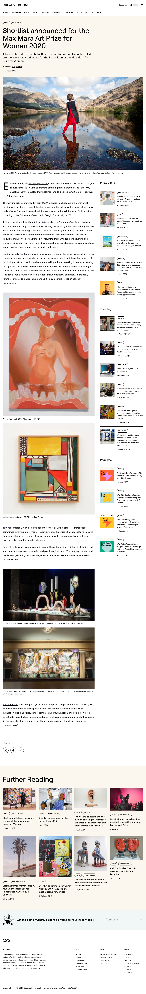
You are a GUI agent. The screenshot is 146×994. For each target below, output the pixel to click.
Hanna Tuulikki (10, 704)
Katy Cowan (17, 67)
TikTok (126, 957)
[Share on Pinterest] (13, 750)
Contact (79, 957)
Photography (17, 881)
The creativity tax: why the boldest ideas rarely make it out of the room (129, 221)
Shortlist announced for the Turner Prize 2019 (53, 819)
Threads (127, 969)
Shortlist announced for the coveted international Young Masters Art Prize (125, 822)
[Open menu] (142, 5)
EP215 (120, 491)
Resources (122, 236)
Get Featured (81, 963)
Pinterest (128, 972)
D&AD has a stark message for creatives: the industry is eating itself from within (130, 349)
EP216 (120, 469)
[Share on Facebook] (21, 750)
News (6, 22)
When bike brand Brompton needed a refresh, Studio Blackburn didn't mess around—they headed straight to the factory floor (130, 440)
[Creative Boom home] (15, 5)
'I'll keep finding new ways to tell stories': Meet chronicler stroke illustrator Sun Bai (128, 199)
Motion (87, 812)
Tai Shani (7, 527)
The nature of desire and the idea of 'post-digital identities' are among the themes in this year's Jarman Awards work (90, 821)
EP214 (120, 515)
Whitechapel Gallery (39, 183)
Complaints (104, 963)
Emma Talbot (9, 547)
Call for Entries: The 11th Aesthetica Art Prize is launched (123, 871)
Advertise (80, 966)
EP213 (120, 540)
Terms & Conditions (108, 954)
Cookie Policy (105, 960)
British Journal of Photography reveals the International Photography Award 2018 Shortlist (19, 890)
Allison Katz (40, 222)
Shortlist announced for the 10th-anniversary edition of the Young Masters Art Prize (90, 882)
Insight (121, 258)
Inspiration (122, 192)
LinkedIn (127, 966)
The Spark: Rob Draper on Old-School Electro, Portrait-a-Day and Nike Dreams (130, 475)
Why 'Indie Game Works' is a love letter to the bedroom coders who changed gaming (129, 243)
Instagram (128, 954)
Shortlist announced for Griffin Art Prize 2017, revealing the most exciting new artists (55, 888)
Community (80, 960)
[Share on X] (6, 750)
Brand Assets (81, 969)
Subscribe (123, 5)
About (78, 954)
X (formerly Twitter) (132, 963)
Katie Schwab (31, 254)
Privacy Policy (106, 957)
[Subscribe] (141, 919)
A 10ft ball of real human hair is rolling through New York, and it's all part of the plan (129, 391)
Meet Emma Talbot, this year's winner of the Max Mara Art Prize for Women (18, 820)
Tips (119, 214)
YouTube (127, 960)
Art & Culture (17, 22)
